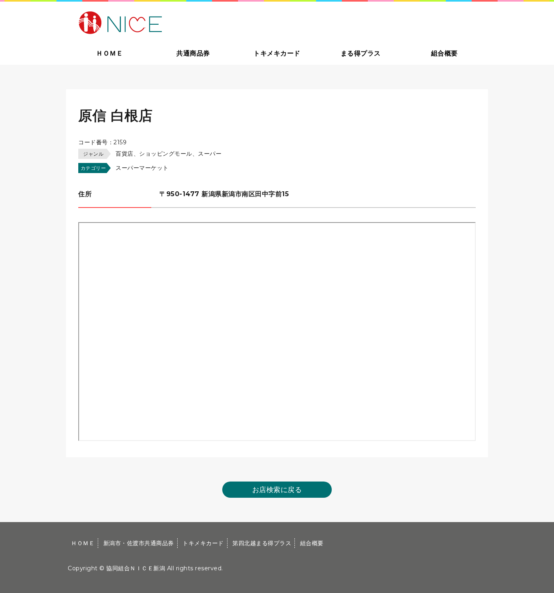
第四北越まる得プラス (261, 543)
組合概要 (444, 53)
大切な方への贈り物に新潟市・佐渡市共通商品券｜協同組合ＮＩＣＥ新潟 (178, 22)
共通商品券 (193, 53)
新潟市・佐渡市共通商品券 (138, 543)
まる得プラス (361, 53)
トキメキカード (277, 53)
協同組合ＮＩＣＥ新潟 (135, 568)
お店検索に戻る (277, 490)
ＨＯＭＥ (109, 53)
